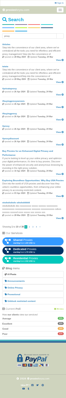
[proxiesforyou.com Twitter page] (37, 385)
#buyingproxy (9, 113)
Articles (6, 44)
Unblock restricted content (21, 301)
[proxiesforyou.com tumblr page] (28, 388)
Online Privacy (15, 287)
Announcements (16, 281)
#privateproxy (9, 88)
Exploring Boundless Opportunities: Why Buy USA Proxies (33, 180)
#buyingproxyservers (13, 101)
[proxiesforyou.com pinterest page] (42, 385)
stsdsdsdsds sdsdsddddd (16, 202)
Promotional (13, 294)
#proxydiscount (10, 138)
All (11, 274)
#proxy (6, 126)
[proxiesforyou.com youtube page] (23, 388)
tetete (5, 66)
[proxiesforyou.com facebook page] (32, 385)
